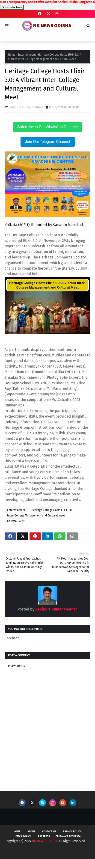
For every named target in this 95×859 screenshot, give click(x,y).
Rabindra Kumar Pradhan (26, 107)
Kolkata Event (15, 521)
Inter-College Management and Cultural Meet (36, 515)
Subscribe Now (12, 7)
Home (11, 54)
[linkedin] (72, 802)
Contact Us (49, 831)
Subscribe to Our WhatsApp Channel (47, 127)
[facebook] (39, 14)
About (31, 831)
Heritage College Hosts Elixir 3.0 (51, 510)
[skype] (42, 802)
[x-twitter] (48, 14)
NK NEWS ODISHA (45, 841)
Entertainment (27, 54)
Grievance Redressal (69, 836)
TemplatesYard (45, 851)
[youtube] (62, 802)
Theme (82, 851)
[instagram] (56, 14)
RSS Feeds (44, 836)
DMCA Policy (23, 836)
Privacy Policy (72, 831)
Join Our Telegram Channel (47, 142)
